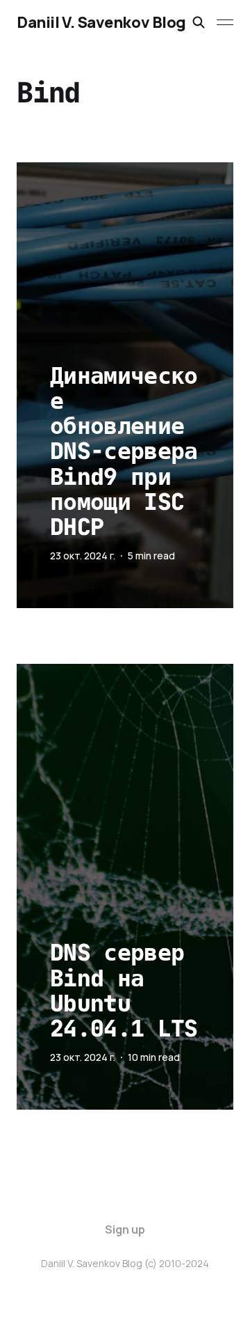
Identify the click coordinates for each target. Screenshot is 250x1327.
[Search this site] (198, 22)
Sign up (125, 1229)
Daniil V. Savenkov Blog (101, 22)
